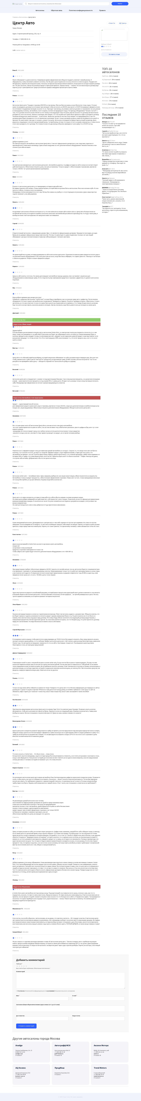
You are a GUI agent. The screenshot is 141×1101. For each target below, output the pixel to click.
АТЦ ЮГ (112, 122)
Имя (17, 995)
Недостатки (76, 1016)
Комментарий (20, 971)
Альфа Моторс (114, 188)
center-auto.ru (20, 50)
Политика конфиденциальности (81, 10)
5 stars (26, 966)
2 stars (19, 966)
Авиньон (112, 178)
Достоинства (20, 1016)
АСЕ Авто (112, 140)
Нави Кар (114, 150)
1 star (17, 966)
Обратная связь (56, 10)
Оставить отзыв (114, 54)
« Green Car (111, 23)
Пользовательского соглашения (65, 991)
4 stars (24, 966)
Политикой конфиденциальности (35, 991)
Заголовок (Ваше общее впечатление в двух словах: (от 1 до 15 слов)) (38, 1004)
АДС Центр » (123, 23)
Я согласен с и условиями (46, 991)
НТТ (111, 206)
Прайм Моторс (113, 131)
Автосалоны (40, 10)
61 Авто (112, 169)
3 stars (21, 966)
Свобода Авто (118, 197)
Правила (102, 10)
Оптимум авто (115, 159)
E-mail (74, 995)
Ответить (16, 91)
